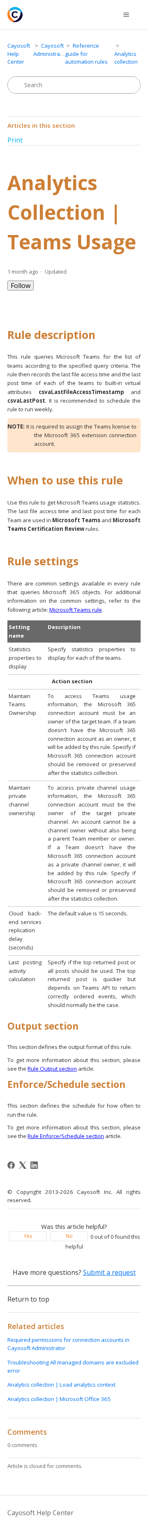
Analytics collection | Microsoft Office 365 (59, 1399)
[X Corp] (22, 1165)
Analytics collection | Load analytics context (61, 1384)
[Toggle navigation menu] (126, 14)
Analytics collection (126, 58)
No (69, 1236)
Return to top (28, 1299)
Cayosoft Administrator (50, 50)
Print (15, 140)
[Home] (15, 14)
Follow (20, 285)
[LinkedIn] (34, 1165)
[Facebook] (11, 1165)
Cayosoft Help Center (18, 53)
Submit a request (109, 1272)
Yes (28, 1236)
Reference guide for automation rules (86, 53)
